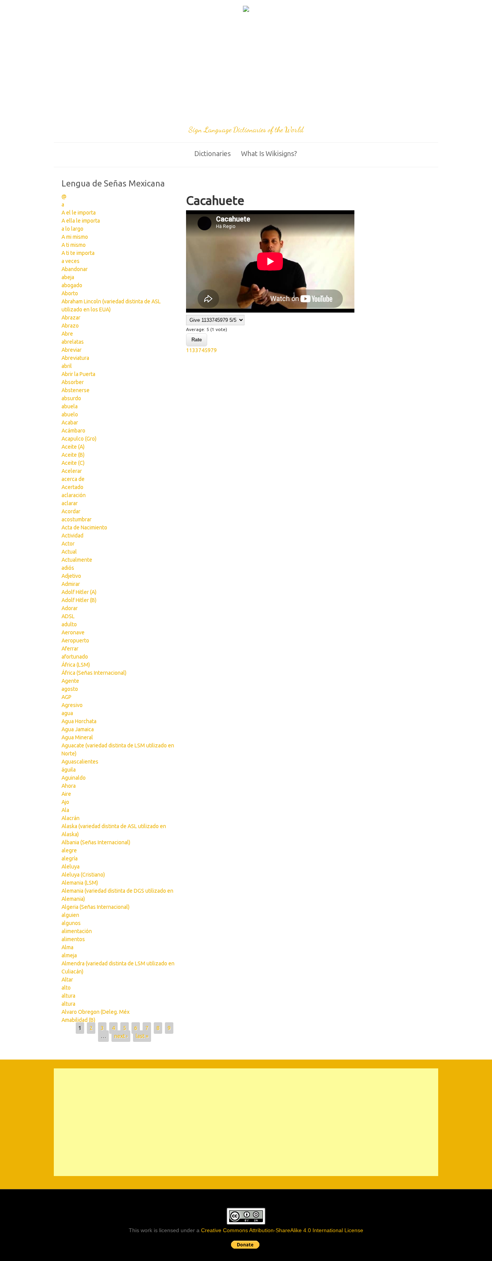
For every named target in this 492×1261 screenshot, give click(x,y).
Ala (65, 810)
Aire (66, 794)
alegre (69, 850)
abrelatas (73, 342)
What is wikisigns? (269, 153)
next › (121, 1036)
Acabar (70, 422)
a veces (71, 261)
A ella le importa (81, 221)
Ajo (65, 802)
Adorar (70, 608)
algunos (71, 923)
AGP (66, 697)
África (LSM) (76, 665)
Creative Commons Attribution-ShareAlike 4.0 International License (282, 1230)
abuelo (70, 414)
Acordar (71, 511)
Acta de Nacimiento (84, 527)
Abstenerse (76, 390)
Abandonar (75, 269)
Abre (67, 334)
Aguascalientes (80, 762)
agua (67, 713)
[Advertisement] (246, 70)
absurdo (71, 398)
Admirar (71, 584)
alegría (70, 858)
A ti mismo (74, 245)
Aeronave (73, 632)
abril (67, 366)
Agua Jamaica (78, 729)
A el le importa (79, 213)
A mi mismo (75, 237)
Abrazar (71, 317)
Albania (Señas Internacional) (96, 842)
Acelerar (72, 471)
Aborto (70, 293)
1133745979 (201, 350)
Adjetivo (71, 576)
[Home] (246, 10)
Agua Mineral (77, 737)
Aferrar (70, 648)
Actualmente (77, 560)
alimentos (73, 939)
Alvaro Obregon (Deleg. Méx (96, 1012)
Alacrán (71, 818)
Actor (68, 544)
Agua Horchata (79, 721)
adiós (68, 568)
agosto (70, 689)
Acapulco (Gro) (79, 439)
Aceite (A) (73, 447)
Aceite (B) (73, 455)
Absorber (73, 382)
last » (142, 1036)
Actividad (72, 535)
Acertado (72, 487)
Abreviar (71, 350)
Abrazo (70, 326)
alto (66, 988)
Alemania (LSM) (80, 883)
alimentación (77, 931)
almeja (69, 955)
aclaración (74, 495)
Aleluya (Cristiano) (83, 875)
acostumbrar (76, 519)
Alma (67, 947)
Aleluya (71, 866)
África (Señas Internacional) (94, 673)
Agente (70, 681)
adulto (69, 624)
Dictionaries (212, 153)
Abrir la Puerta (78, 374)
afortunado (75, 657)
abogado (72, 285)
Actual (69, 552)
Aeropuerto (75, 640)
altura (68, 996)
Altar (67, 980)
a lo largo (72, 229)
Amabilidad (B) (78, 1020)
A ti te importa (78, 253)
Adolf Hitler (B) (79, 600)
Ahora (69, 786)
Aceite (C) (73, 463)
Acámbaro (73, 431)
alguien (70, 915)
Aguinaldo (74, 778)
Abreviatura (75, 358)
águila (69, 770)
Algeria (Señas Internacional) (96, 907)
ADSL (68, 616)
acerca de (73, 479)
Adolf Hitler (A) (79, 592)
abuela (70, 406)
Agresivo (72, 705)
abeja (68, 277)
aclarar (70, 503)
